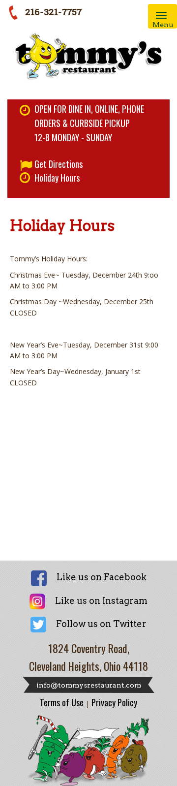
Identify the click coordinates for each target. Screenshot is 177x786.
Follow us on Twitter (101, 624)
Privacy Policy (114, 702)
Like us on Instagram (101, 601)
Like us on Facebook (102, 577)
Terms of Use (62, 702)
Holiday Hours (57, 177)
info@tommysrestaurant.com (88, 685)
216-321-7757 (53, 11)
